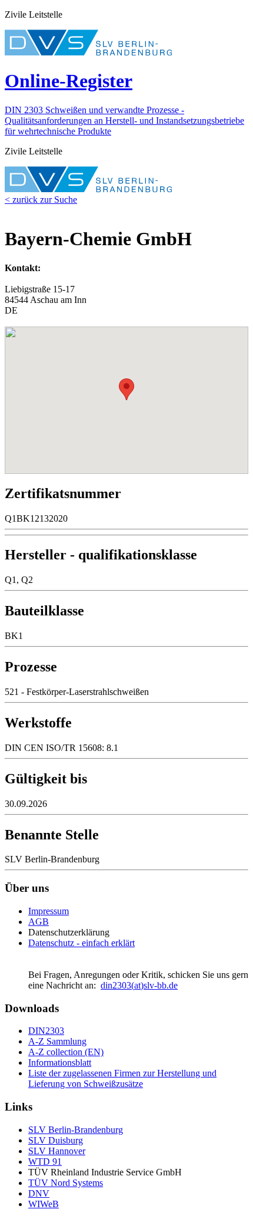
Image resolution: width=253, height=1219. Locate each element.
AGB (38, 922)
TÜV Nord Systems (65, 1183)
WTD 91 (45, 1162)
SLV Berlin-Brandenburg (75, 1130)
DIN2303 (46, 1031)
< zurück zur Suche (41, 200)
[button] (126, 389)
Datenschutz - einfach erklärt (81, 943)
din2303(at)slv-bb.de (139, 985)
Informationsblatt (59, 1062)
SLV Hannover (56, 1151)
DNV (38, 1193)
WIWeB (43, 1204)
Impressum (48, 911)
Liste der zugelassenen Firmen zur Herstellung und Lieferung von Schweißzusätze (122, 1078)
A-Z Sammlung (57, 1041)
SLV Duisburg (55, 1140)
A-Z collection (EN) (66, 1052)
